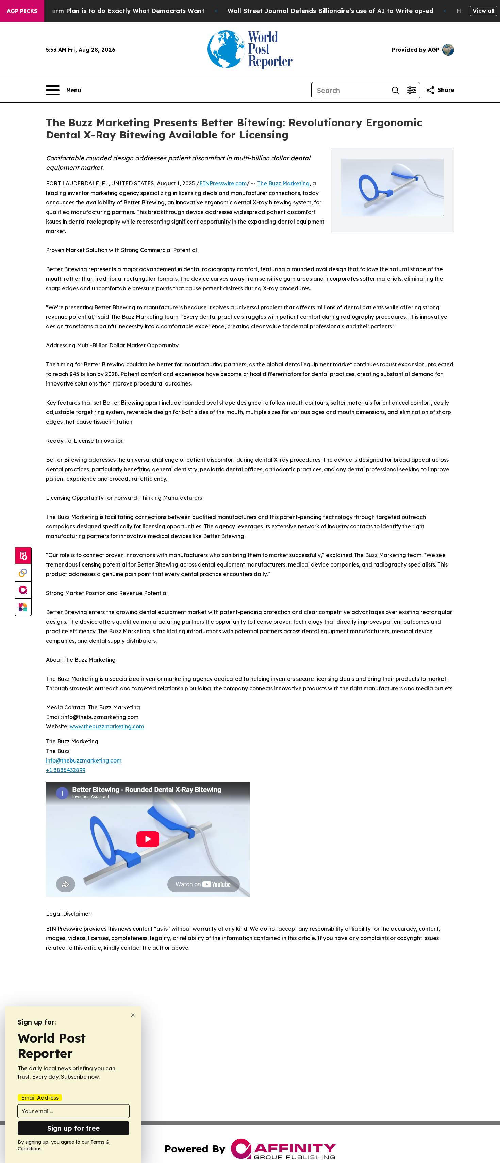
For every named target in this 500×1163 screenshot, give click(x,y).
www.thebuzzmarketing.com (107, 726)
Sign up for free (73, 1128)
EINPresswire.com (223, 183)
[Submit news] (23, 555)
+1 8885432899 (65, 770)
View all (483, 10)
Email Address (40, 1097)
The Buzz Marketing (283, 183)
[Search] (395, 90)
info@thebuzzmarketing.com (83, 760)
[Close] (133, 1015)
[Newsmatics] (23, 607)
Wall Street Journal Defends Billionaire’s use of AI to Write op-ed (330, 11)
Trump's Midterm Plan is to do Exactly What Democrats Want (107, 11)
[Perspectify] (23, 573)
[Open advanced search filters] (411, 90)
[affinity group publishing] (23, 590)
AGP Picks (22, 10)
